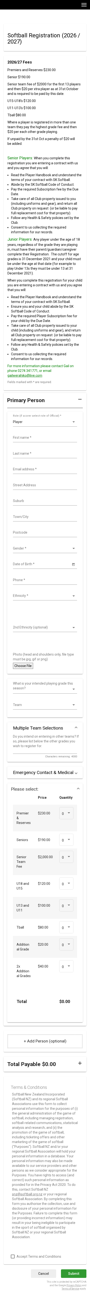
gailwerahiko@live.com (24, 375)
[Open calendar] (73, 564)
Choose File (23, 666)
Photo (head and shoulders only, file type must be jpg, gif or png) (43, 656)
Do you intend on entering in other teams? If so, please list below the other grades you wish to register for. (46, 741)
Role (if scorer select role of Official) (37, 415)
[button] (45, 402)
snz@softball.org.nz (27, 1194)
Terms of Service (70, 1288)
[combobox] (44, 438)
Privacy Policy (74, 1285)
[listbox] (44, 422)
